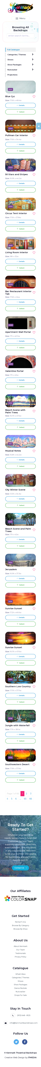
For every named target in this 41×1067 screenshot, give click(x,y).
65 (25, 798)
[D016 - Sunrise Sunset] (31, 640)
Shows (10, 60)
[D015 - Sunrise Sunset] (31, 601)
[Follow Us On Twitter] (16, 1042)
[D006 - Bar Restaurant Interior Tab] (31, 284)
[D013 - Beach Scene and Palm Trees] (31, 521)
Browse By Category (20, 926)
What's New (20, 974)
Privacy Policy (20, 957)
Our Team (20, 950)
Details (21, 105)
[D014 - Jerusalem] (31, 562)
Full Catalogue (13, 50)
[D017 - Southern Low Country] (31, 679)
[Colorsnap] (20, 898)
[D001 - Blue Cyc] (31, 89)
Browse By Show (20, 929)
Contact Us (19, 868)
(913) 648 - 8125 (23, 1015)
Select (21, 112)
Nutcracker (12, 70)
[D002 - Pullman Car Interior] (31, 128)
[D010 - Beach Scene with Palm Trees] (31, 403)
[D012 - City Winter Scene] (31, 482)
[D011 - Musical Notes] (31, 443)
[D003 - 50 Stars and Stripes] (31, 167)
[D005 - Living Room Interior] (31, 245)
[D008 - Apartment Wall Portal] (31, 325)
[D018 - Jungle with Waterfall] (31, 718)
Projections (12, 75)
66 (30, 798)
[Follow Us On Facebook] (24, 1042)
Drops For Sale (20, 995)
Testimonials (20, 953)
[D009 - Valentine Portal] (31, 364)
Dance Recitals (20, 988)
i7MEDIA (32, 1057)
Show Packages (14, 65)
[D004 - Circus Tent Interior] (31, 206)
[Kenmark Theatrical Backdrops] (20, 8)
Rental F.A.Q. (20, 922)
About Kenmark (20, 946)
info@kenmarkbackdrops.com (24, 1023)
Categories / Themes (16, 55)
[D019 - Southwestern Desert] (31, 757)
